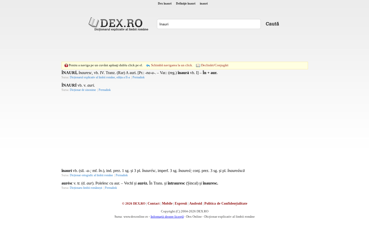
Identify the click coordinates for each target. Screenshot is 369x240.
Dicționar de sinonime (83, 90)
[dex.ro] (119, 24)
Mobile (167, 203)
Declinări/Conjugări (214, 65)
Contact (154, 203)
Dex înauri (164, 3)
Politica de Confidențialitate (225, 203)
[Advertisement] (184, 46)
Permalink (139, 77)
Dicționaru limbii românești (86, 188)
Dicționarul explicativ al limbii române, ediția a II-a (100, 77)
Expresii (181, 203)
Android (195, 203)
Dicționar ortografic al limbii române (91, 175)
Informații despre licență (167, 216)
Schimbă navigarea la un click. (172, 65)
